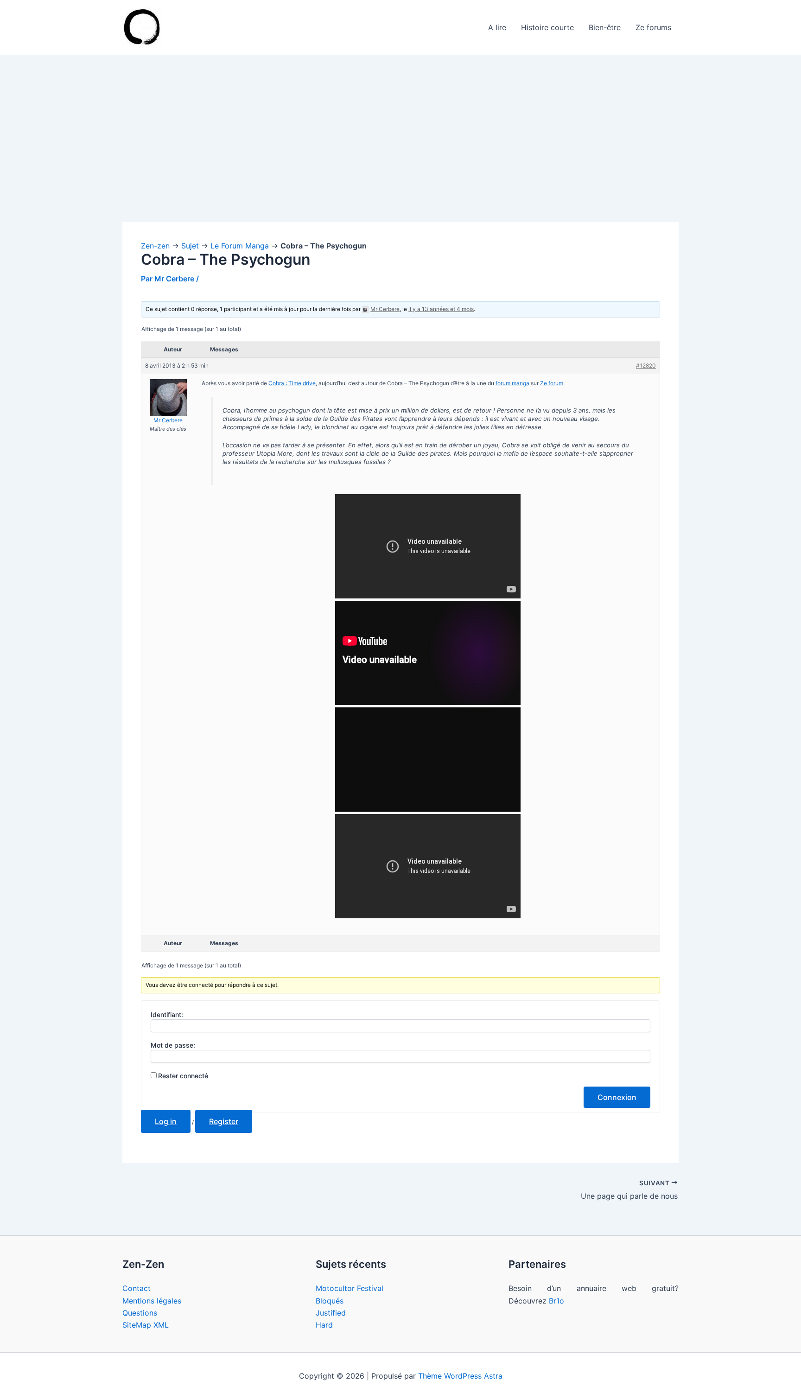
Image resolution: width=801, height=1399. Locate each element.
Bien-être (605, 27)
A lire (497, 27)
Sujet (190, 245)
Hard (324, 1324)
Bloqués (329, 1300)
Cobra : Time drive (292, 383)
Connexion (617, 1097)
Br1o (556, 1300)
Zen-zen (155, 245)
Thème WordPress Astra (460, 1375)
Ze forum (551, 383)
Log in (166, 1121)
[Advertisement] (400, 153)
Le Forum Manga (239, 245)
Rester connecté (183, 1076)
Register (223, 1121)
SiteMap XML (145, 1324)
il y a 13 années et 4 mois (441, 308)
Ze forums (653, 27)
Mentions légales (151, 1300)
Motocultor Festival (349, 1288)
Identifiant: (167, 1014)
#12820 (646, 365)
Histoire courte (547, 27)
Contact (136, 1288)
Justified (331, 1312)
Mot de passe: (173, 1045)
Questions (139, 1312)
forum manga (512, 383)
